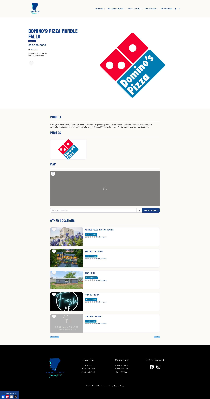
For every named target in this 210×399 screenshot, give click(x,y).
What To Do (134, 9)
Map (53, 164)
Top (205, 394)
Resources (150, 9)
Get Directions (151, 210)
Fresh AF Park (92, 294)
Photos (55, 133)
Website (34, 49)
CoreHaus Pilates (94, 316)
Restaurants (32, 41)
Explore (99, 9)
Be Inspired (166, 9)
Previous (54, 337)
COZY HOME (90, 273)
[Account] (175, 8)
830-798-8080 (37, 45)
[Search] (180, 8)
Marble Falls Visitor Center (99, 229)
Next (157, 337)
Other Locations (62, 221)
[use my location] (139, 210)
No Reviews (101, 237)
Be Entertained (115, 9)
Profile (56, 117)
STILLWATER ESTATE (94, 251)
